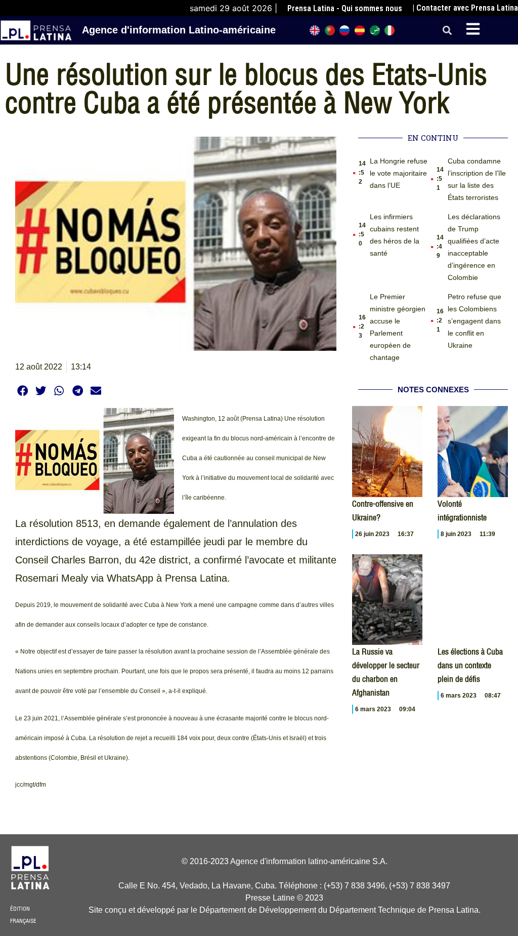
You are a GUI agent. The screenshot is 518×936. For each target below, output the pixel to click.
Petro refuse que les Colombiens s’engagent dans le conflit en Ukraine (474, 321)
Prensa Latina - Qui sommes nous (344, 8)
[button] (447, 30)
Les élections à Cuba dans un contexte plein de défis (470, 665)
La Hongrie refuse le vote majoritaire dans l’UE (398, 173)
